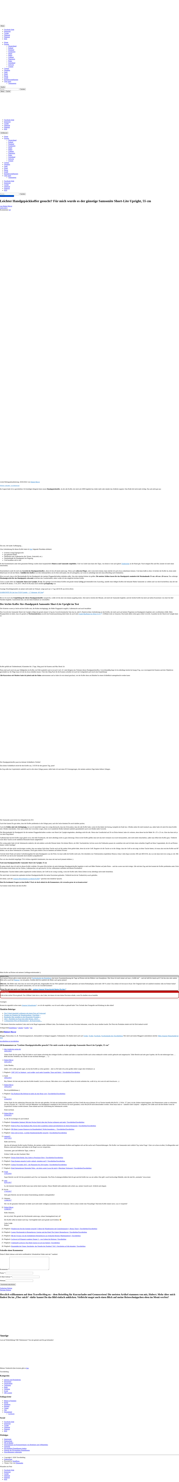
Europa (6, 44)
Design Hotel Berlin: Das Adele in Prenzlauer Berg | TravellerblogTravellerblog (37, 1157)
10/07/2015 (8, 1138)
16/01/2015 (3, 208)
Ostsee (6, 1408)
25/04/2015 (8, 1099)
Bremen (6, 1406)
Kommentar (4, 1269)
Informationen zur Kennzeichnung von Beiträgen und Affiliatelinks (26, 1445)
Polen (10, 61)
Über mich (7, 81)
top (31, 1028)
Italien (10, 55)
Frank (6, 1172)
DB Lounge (8, 1393)
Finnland (11, 50)
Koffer (26, 1028)
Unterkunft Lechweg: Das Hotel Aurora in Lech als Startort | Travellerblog (35, 1243)
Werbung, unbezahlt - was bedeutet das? (10, 485)
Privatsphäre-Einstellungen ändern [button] (15, 1448)
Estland (10, 48)
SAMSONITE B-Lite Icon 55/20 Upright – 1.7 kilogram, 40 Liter (21, 592)
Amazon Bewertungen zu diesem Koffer (26, 879)
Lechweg (11, 1414)
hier (31, 549)
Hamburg (7, 1404)
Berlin (6, 1402)
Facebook (97, 1036)
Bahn (6, 1387)
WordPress (15, 1461)
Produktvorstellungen (11, 79)
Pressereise (7, 1381)
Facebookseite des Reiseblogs (41, 978)
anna (5, 1180)
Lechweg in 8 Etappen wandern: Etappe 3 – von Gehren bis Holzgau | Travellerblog (38, 1239)
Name (2, 1273)
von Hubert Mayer (6, 206)
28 (10, 210)
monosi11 (7, 1136)
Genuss (6, 68)
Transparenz (12, 83)
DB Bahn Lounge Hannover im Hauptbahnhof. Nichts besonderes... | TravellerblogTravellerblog (42, 1129)
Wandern (7, 70)
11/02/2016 (7, 1173)
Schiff (6, 78)
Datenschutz (8, 1441)
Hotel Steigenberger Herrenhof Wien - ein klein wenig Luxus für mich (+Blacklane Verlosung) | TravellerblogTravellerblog (51, 1168)
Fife (5, 1410)
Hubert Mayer (35, 482)
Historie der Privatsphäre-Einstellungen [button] (17, 1450)
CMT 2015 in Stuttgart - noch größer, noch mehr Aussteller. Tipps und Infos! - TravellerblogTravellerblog (45, 1072)
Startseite (7, 1446)
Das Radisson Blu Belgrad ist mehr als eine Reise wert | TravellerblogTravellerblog (38, 1094)
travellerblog (15, 1041)
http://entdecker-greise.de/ (12, 1049)
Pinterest (7, 37)
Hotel (6, 74)
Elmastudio (19, 1463)
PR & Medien (8, 1443)
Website (2, 1281)
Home (6, 42)
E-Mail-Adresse (6, 1277)
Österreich (11, 59)
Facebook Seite (9, 29)
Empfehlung (13, 1028)
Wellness (7, 1389)
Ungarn (10, 66)
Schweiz (11, 65)
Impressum (7, 1439)
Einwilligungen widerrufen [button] (13, 1452)
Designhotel (8, 1412)
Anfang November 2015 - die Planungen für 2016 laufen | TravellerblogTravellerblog (39, 1165)
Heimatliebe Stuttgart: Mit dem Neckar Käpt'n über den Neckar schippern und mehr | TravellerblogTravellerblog (47, 1122)
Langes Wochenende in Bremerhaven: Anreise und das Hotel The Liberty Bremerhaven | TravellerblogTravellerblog (49, 1232)
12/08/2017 (8, 1200)
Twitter (6, 33)
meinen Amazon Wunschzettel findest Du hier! (49, 989)
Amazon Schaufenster (29, 1005)
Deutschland (12, 46)
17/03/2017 (8, 1191)
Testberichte (125, 564)
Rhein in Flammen (10, 1401)
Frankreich (11, 52)
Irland (10, 53)
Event (6, 1391)
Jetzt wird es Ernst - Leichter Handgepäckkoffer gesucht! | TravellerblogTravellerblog (39, 1133)
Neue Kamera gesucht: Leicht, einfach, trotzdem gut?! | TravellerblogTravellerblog (38, 1161)
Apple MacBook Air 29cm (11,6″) (90, 614)
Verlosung (7, 1385)
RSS (5, 39)
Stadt (5, 72)
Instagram (7, 31)
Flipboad (7, 35)
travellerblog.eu (5, 1041)
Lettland (11, 57)
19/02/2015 (8, 1078)
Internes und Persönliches (12, 1380)
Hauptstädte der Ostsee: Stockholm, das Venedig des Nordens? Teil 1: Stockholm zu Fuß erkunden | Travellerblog (48, 1246)
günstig (20, 1028)
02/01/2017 (8, 1182)
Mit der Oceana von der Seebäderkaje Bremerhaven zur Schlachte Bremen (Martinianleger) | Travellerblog (46, 1236)
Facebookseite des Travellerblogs (112, 1036)
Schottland (11, 63)
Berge (6, 76)
